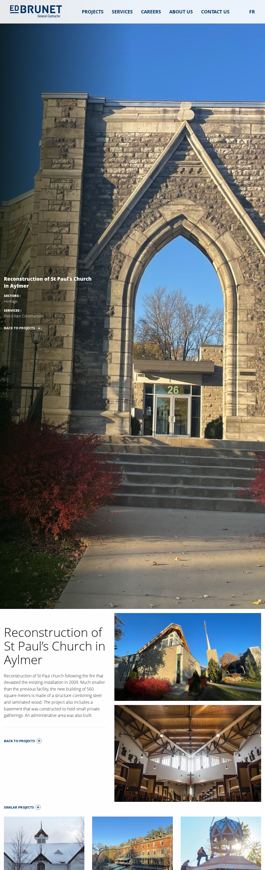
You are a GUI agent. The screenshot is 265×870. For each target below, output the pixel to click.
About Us (181, 12)
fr (252, 12)
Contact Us (215, 12)
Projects (93, 12)
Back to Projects (19, 328)
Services (122, 12)
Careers (151, 12)
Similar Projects (19, 807)
